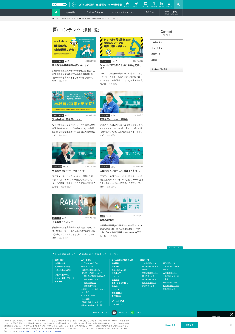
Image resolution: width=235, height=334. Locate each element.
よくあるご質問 (88, 296)
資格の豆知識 (107, 220)
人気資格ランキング (62, 222)
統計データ (56, 218)
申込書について (88, 267)
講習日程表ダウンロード (92, 302)
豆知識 (102, 216)
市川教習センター (149, 276)
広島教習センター (170, 273)
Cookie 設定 (170, 325)
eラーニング (145, 6)
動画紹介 (115, 286)
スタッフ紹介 (104, 115)
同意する (189, 325)
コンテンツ (116, 276)
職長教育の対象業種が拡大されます (70, 65)
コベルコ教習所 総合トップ (65, 18)
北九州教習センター (171, 286)
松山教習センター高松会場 (109, 4)
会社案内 (154, 6)
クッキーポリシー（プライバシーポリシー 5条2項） (40, 331)
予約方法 (149, 12)
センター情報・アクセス (123, 12)
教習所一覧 (136, 6)
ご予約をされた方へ (90, 263)
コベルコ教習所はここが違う (123, 260)
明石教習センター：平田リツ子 (68, 171)
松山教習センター (170, 282)
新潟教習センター (149, 279)
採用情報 (161, 6)
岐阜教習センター (149, 283)
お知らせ (115, 267)
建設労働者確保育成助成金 (94, 276)
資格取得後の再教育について (67, 119)
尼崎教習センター (149, 286)
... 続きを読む (62, 81)
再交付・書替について (91, 270)
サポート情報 (171, 13)
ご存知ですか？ (58, 61)
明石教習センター (170, 263)
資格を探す (71, 12)
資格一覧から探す (63, 267)
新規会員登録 (117, 293)
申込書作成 (116, 296)
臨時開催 (115, 263)
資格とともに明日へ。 (120, 283)
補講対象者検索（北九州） (92, 305)
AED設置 (85, 299)
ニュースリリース (119, 270)
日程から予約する (95, 12)
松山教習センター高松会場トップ (94, 18)
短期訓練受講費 (90, 286)
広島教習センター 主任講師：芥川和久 (120, 171)
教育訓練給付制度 (91, 279)
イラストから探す (63, 270)
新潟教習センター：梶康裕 (114, 119)
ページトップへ (176, 247)
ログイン (169, 6)
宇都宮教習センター (150, 273)
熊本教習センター (170, 289)
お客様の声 (116, 273)
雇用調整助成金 (90, 283)
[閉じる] (231, 325)
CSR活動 (115, 304)
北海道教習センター (150, 263)
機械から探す (61, 263)
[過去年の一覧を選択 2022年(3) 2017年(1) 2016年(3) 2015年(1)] (166, 69)
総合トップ (127, 6)
